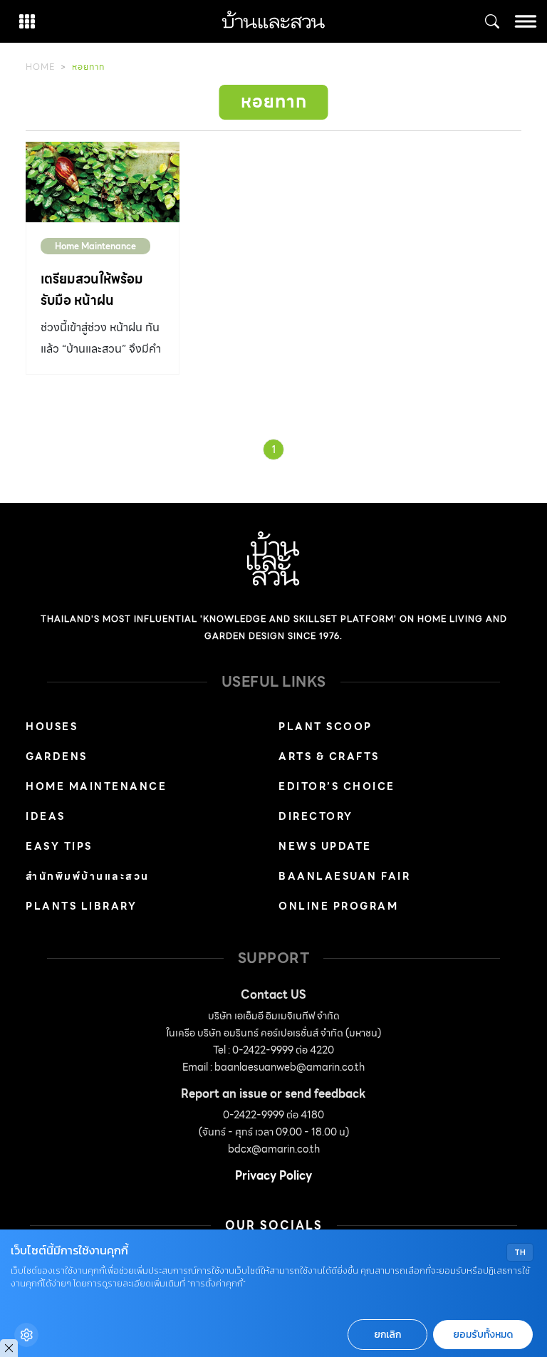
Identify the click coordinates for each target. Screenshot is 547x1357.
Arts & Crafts (329, 756)
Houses (52, 726)
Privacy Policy (273, 1176)
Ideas (46, 816)
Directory (315, 816)
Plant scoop (325, 726)
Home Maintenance (95, 246)
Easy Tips (59, 846)
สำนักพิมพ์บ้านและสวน (88, 876)
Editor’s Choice (336, 786)
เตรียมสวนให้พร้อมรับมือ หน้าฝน (92, 290)
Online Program (338, 906)
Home (40, 66)
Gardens (57, 756)
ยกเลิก (387, 1334)
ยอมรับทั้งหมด (483, 1334)
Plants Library (81, 906)
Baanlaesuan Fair (344, 876)
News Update (325, 846)
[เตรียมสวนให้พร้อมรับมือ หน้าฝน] (102, 182)
